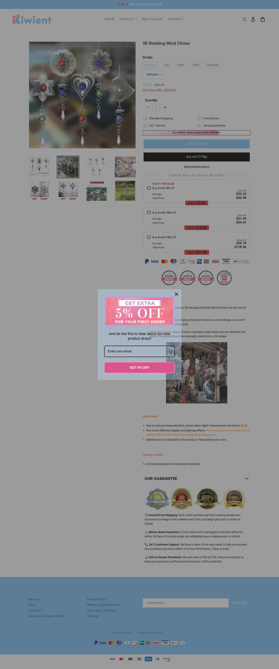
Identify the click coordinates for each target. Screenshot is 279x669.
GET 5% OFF (139, 367)
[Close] (176, 294)
